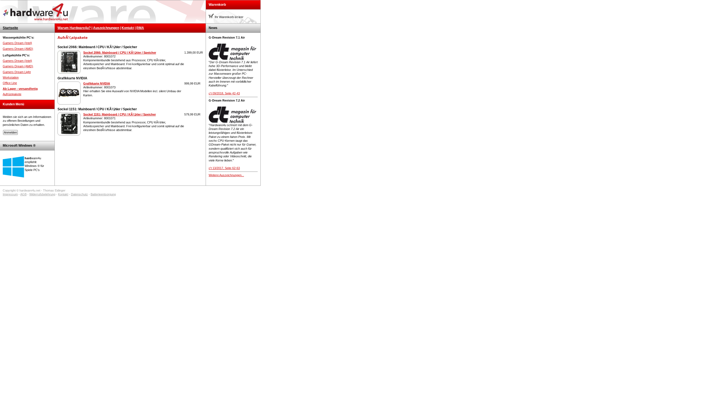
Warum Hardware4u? (74, 28)
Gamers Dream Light (17, 72)
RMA (140, 28)
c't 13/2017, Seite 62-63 (224, 168)
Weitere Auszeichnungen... (226, 175)
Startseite (10, 28)
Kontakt (128, 28)
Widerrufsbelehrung (42, 194)
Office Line (10, 83)
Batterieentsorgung (103, 194)
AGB (23, 194)
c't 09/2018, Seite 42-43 (224, 93)
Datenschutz (79, 194)
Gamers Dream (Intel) (17, 43)
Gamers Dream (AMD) (18, 48)
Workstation (11, 77)
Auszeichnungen (106, 28)
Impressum (10, 194)
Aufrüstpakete (12, 94)
